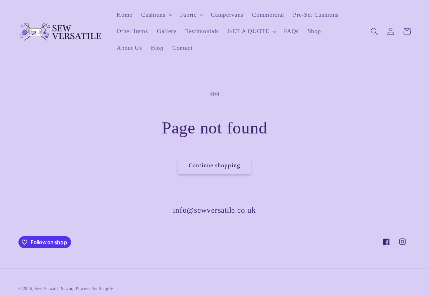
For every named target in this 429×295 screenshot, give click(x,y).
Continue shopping (214, 165)
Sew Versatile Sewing (54, 288)
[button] (156, 15)
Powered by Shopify (94, 288)
